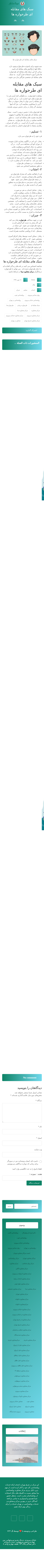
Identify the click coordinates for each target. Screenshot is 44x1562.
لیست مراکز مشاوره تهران (21, 1253)
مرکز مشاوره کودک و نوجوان (22, 1396)
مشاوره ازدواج (29, 1406)
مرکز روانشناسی (13, 1258)
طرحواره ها (10, 305)
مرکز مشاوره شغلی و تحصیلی (21, 1330)
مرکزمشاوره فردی (14, 1340)
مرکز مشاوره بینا (27, 272)
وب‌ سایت (38, 1150)
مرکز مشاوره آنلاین (22, 1268)
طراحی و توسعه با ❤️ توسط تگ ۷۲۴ (22, 1531)
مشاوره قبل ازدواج (15, 1406)
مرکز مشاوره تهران (22, 1294)
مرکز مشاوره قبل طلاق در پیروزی (21, 1365)
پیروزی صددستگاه (15, 1411)
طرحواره (22, 220)
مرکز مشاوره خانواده (21, 1299)
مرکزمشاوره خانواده (22, 1304)
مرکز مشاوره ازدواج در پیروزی (21, 1274)
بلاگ (33, 285)
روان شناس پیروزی (34, 295)
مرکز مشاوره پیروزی (33, 315)
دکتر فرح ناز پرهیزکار (29, 1233)
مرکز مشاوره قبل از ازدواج (21, 1345)
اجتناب (33, 290)
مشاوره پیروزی (29, 1411)
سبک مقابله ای (35, 305)
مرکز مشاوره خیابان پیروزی (14, 315)
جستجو (9, 1206)
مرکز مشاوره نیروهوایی (22, 1381)
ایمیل (39, 1138)
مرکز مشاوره (35, 310)
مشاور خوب (30, 1401)
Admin (33, 280)
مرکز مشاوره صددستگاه (21, 1335)
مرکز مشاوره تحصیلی (14, 1289)
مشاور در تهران (15, 321)
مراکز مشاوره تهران (29, 1258)
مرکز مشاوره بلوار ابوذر (22, 1284)
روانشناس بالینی (13, 1233)
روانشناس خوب (19, 295)
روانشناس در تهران (15, 300)
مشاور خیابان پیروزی (16, 1401)
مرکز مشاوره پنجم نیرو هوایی (22, 1386)
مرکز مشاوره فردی (30, 1340)
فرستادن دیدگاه (34, 1183)
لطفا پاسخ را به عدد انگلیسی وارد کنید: (27, 1169)
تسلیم (25, 290)
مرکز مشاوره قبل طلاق (22, 1360)
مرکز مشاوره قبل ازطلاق (22, 1355)
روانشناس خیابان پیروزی (32, 300)
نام (40, 1127)
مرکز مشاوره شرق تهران (32, 321)
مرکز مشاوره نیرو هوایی (21, 1376)
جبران (18, 290)
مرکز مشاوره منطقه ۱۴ (22, 1371)
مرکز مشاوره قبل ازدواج (21, 1350)
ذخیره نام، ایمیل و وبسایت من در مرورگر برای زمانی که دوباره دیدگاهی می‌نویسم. (22, 1162)
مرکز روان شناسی (28, 1263)
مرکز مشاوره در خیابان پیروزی (21, 1314)
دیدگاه (39, 1101)
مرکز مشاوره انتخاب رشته (22, 1279)
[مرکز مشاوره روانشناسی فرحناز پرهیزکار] (16, 3)
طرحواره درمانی (22, 305)
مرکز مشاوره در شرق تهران (21, 1320)
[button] (38, 3)
